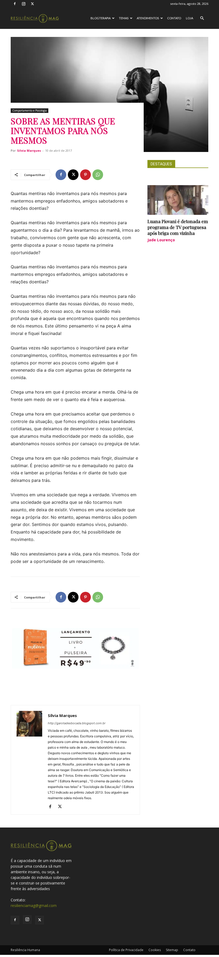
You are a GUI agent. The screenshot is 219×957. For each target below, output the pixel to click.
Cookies (154, 950)
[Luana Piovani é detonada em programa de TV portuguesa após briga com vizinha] (177, 200)
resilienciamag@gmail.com (34, 905)
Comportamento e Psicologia (29, 110)
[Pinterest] (85, 174)
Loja (189, 18)
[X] (32, 3)
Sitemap (172, 950)
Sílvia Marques (29, 150)
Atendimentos (148, 18)
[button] (201, 18)
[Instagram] (23, 3)
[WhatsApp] (97, 174)
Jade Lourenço (161, 239)
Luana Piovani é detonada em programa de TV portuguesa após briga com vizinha (177, 227)
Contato (174, 18)
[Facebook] (15, 3)
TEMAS (123, 18)
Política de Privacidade (126, 950)
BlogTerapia (101, 18)
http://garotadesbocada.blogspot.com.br (76, 723)
